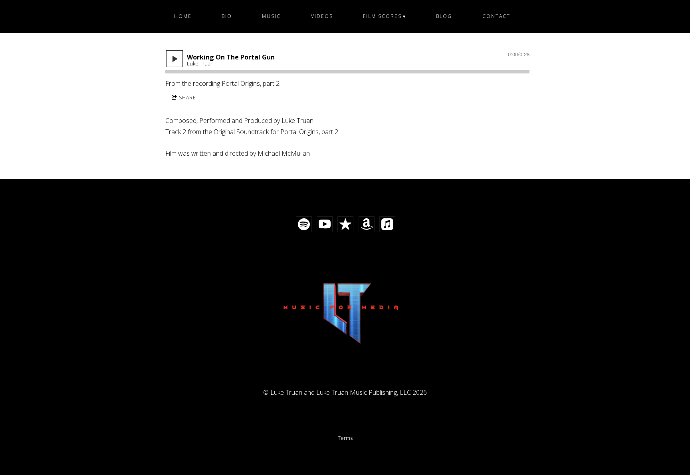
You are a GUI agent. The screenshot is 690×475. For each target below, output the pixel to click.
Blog (444, 16)
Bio (227, 16)
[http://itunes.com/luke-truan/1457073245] (345, 224)
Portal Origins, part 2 (251, 83)
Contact (496, 16)
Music (271, 16)
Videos (322, 16)
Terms (345, 437)
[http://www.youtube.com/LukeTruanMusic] (325, 224)
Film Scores (382, 16)
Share (187, 97)
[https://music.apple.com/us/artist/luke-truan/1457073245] (387, 224)
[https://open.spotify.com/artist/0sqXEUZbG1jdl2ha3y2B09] (304, 224)
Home (183, 16)
